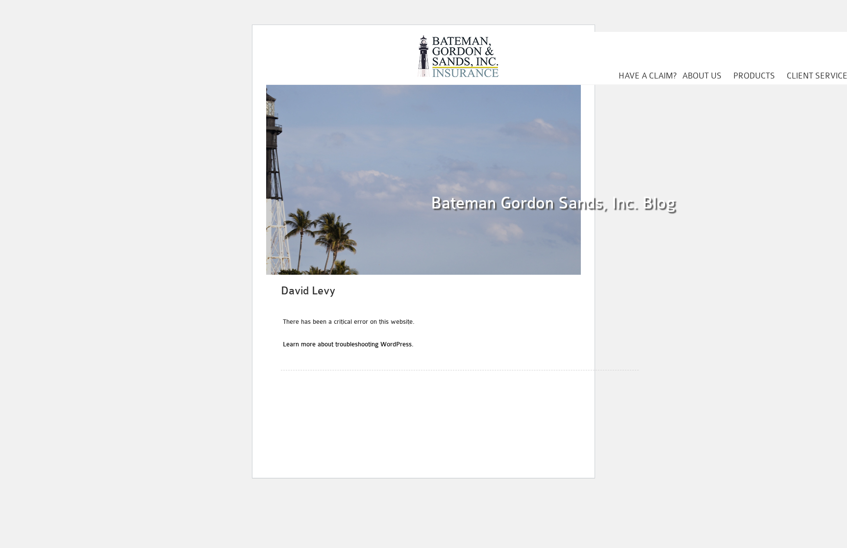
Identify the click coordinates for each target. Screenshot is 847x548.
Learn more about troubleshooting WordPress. (348, 344)
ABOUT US (702, 75)
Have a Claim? (647, 75)
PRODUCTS (754, 75)
